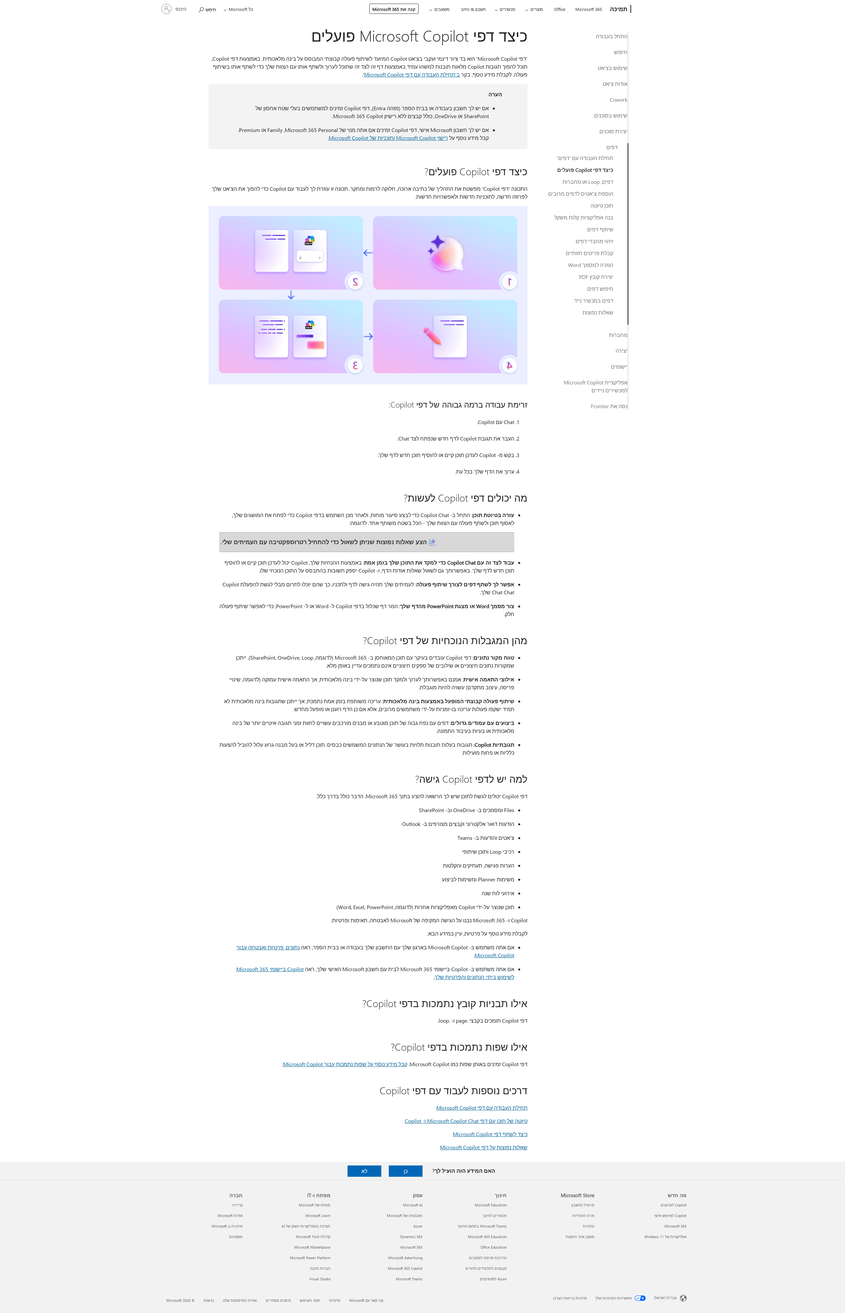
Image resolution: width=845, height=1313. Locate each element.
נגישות (209, 1300)
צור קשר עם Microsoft (366, 1300)
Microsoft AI (412, 1204)
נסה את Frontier (609, 406)
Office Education (494, 1247)
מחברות (618, 334)
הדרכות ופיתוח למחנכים (488, 1257)
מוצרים (536, 9)
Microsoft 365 (588, 9)
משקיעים (236, 1236)
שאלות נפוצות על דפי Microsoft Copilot (483, 1147)
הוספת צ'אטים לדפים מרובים (580, 193)
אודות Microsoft (230, 1215)
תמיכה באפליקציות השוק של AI (306, 1226)
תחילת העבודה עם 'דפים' (585, 157)
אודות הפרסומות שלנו (240, 1300)
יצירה (621, 350)
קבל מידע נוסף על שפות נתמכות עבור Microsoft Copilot (345, 1064)
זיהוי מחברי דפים (594, 241)
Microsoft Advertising (405, 1257)
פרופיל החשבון (582, 1204)
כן (406, 1170)
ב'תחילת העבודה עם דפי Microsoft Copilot (412, 74)
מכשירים (507, 9)
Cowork (618, 99)
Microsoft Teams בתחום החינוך (482, 1226)
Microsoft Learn (317, 1215)
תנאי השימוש (310, 1300)
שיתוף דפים (600, 229)
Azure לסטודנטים (493, 1278)
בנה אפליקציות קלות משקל (583, 217)
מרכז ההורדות (583, 1215)
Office (559, 9)
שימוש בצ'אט (612, 67)
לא (364, 1170)
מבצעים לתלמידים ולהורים (486, 1268)
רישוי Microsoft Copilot (421, 137)
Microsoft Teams (409, 1278)
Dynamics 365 (411, 1236)
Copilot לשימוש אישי (670, 1215)
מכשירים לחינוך (495, 1215)
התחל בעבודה (611, 36)
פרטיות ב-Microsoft (227, 1226)
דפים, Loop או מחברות (587, 181)
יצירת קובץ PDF (596, 276)
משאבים (442, 9)
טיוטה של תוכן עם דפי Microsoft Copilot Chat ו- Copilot (466, 1120)
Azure (417, 1226)
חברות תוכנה (320, 1268)
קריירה (237, 1204)
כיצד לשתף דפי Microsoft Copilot (490, 1134)
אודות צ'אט (615, 83)
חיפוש (620, 52)
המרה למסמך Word (590, 264)
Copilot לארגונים (674, 1204)
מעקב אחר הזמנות (580, 1236)
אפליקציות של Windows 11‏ (665, 1236)
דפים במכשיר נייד (593, 300)
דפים (612, 147)
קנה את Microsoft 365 (394, 9)
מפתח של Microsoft (314, 1204)
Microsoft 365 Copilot (405, 1268)
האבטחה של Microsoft (404, 1215)
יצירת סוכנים (613, 131)
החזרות (588, 1226)
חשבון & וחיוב (473, 9)
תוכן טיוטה (602, 205)
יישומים (619, 366)
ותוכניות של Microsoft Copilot (362, 137)
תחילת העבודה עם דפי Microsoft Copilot (481, 1107)
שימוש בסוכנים (610, 115)
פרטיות (334, 1300)
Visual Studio (319, 1278)
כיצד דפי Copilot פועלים (585, 169)
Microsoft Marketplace (312, 1247)
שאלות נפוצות (598, 312)
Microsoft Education (491, 1204)
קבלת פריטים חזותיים (589, 252)
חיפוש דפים (600, 288)
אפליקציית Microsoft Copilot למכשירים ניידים (595, 386)
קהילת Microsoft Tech (313, 1236)
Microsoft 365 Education (487, 1236)
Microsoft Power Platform (310, 1257)
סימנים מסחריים (278, 1300)
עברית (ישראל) (665, 1297)
